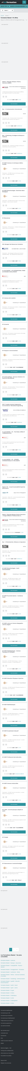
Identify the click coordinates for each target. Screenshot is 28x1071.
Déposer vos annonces (6, 1063)
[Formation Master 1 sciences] (3, 178)
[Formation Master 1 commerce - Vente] (3, 611)
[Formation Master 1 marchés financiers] (6, 529)
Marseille (19, 422)
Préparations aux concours (7, 1020)
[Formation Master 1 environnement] (3, 364)
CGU (10, 1048)
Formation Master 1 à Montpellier (9, 1000)
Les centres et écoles (5, 1025)
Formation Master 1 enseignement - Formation (12, 969)
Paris (20, 261)
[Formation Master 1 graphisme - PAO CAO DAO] (6, 123)
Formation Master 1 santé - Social (9, 985)
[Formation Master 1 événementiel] (3, 556)
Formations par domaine (6, 1015)
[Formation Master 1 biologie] (3, 205)
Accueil (2, 15)
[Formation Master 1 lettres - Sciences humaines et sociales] (3, 447)
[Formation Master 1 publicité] (6, 150)
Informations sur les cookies (7, 1053)
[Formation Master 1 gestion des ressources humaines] (3, 258)
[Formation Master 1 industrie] (3, 851)
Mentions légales (5, 1048)
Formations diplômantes (6, 1010)
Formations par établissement (8, 1018)
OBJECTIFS (4, 6)
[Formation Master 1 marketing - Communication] (3, 123)
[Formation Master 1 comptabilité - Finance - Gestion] (6, 97)
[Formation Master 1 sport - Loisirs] (3, 825)
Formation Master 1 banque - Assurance (11, 963)
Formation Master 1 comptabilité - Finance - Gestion (12, 966)
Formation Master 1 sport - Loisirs (9, 987)
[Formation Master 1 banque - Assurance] (3, 97)
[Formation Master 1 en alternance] (9, 123)
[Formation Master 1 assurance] (3, 338)
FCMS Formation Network (7, 1040)
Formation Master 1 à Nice (7, 1003)
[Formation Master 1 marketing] (3, 150)
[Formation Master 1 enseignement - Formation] (3, 744)
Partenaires (3, 1035)
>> (17, 949)
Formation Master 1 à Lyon (7, 990)
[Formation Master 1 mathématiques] (3, 718)
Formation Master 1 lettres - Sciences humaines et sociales (13, 975)
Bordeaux (19, 125)
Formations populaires (6, 1023)
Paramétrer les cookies (6, 1055)
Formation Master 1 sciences (8, 960)
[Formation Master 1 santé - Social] (3, 392)
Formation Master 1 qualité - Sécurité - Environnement (10, 981)
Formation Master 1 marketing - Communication (13, 978)
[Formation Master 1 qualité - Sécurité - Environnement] (3, 583)
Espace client (4, 1060)
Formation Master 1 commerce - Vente (10, 972)
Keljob (2, 1043)
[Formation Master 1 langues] (6, 638)
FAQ (2, 1038)
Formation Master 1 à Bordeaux (9, 995)
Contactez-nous (4, 1033)
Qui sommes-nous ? (5, 1030)
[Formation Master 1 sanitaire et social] (6, 178)
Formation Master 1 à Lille (7, 998)
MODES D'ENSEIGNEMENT (18, 6)
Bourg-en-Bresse (20, 773)
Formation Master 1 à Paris (7, 993)
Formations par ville (5, 1013)
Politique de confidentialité (7, 1050)
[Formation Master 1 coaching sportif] (3, 692)
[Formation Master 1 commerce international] (3, 285)
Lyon (20, 99)
